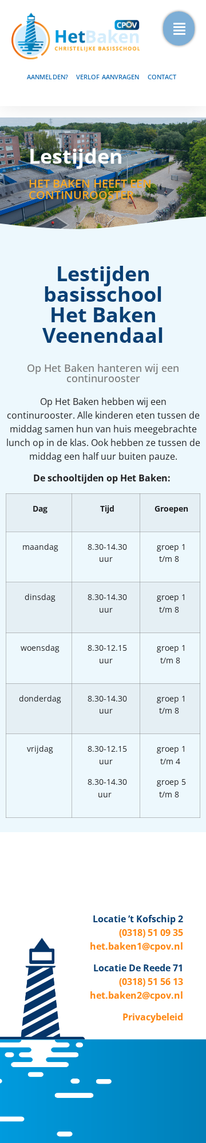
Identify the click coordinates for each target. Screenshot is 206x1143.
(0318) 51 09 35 (151, 932)
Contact (162, 76)
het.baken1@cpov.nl (136, 946)
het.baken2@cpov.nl (136, 995)
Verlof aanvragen (108, 76)
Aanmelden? (47, 76)
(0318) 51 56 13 (151, 981)
